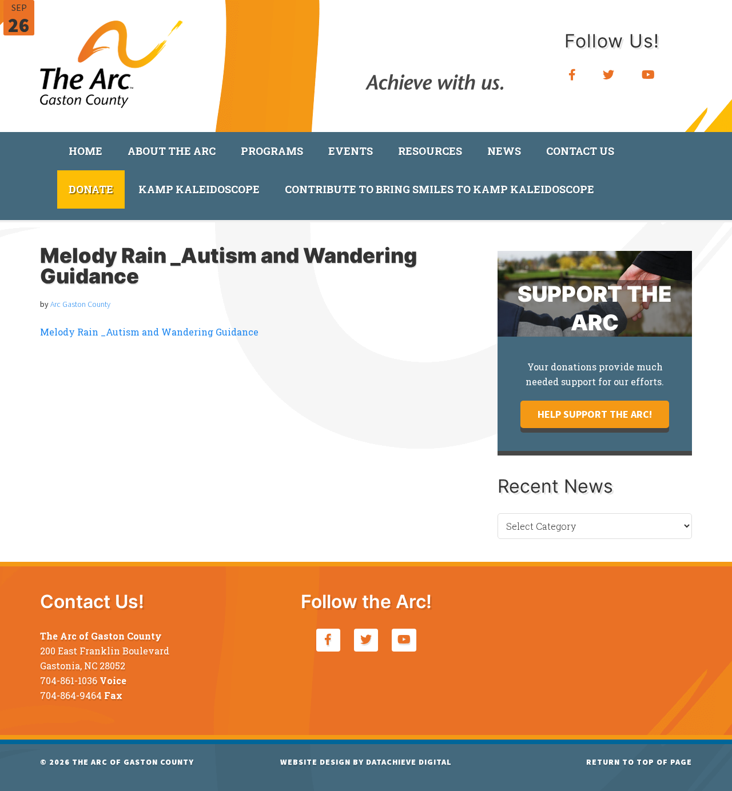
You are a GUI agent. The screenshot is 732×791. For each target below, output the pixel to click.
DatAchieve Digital (409, 762)
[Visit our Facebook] (572, 75)
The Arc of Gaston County (111, 60)
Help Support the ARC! (595, 414)
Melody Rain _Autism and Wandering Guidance (149, 332)
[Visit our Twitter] (609, 75)
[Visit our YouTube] (648, 75)
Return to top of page (639, 762)
